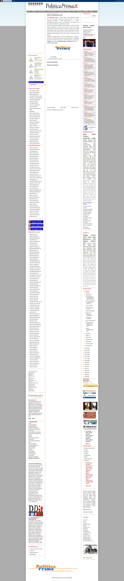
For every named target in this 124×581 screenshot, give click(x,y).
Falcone (85, 255)
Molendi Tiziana (33, 331)
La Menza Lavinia (34, 306)
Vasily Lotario (33, 365)
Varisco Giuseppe (34, 363)
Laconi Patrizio (33, 186)
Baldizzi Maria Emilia (34, 248)
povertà (94, 156)
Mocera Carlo (33, 195)
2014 (86, 352)
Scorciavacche (91, 191)
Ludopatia (91, 194)
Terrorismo (87, 159)
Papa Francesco (88, 249)
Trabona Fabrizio (34, 361)
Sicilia (84, 151)
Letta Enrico (91, 255)
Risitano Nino (33, 125)
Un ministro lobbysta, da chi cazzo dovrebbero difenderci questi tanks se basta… (89, 115)
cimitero (94, 197)
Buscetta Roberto (34, 257)
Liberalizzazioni (86, 180)
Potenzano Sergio (34, 122)
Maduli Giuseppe (34, 315)
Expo (92, 193)
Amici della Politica (42, 11)
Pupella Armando (34, 202)
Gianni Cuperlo (86, 278)
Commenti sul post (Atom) (57, 109)
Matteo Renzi (89, 235)
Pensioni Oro (93, 172)
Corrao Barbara (33, 172)
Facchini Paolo (33, 287)
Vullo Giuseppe (33, 143)
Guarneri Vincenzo (34, 182)
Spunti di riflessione (90, 310)
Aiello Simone (33, 147)
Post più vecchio (75, 107)
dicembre (88, 345)
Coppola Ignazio (33, 170)
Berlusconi (87, 239)
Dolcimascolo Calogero (35, 177)
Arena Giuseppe (33, 154)
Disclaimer (68, 11)
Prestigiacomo (87, 283)
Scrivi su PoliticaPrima (52, 11)
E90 (89, 200)
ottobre (87, 341)
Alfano (84, 264)
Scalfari (91, 258)
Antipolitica (85, 193)
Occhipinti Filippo (34, 118)
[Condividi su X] (53, 57)
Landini (86, 271)
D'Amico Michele (33, 278)
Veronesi (86, 275)
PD (84, 141)
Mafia (94, 159)
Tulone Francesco (34, 214)
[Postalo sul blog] (52, 57)
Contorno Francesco (34, 168)
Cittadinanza (86, 156)
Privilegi (87, 158)
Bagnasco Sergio (34, 246)
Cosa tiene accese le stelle (36, 549)
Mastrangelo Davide (34, 191)
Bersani (91, 254)
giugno (87, 333)
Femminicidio (85, 186)
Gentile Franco (33, 298)
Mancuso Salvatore (34, 115)
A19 (84, 184)
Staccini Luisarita (34, 213)
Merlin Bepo (32, 193)
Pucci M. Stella (33, 338)
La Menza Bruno (33, 305)
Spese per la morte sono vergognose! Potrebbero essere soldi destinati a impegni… (89, 109)
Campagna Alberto (34, 260)
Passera (94, 272)
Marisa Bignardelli (34, 322)
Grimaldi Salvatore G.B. (35, 181)
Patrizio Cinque (92, 265)
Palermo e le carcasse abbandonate (89, 314)
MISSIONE (34, 11)
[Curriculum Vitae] (87, 557)
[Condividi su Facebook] (54, 57)
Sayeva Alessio (33, 205)
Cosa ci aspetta (89, 305)
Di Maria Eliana (33, 283)
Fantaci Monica (33, 290)
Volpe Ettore (32, 216)
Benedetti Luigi (33, 158)
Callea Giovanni (33, 160)
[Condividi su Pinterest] (55, 57)
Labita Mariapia (33, 310)
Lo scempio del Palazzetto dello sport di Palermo (90, 298)
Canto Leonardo (33, 264)
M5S (84, 134)
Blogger (70, 577)
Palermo (90, 141)
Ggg (53, 58)
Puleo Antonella (33, 200)
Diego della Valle (86, 277)
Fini (93, 277)
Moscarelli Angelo (34, 197)
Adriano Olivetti (86, 259)
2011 (86, 291)
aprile (87, 292)
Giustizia (85, 146)
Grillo (90, 237)
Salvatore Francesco (34, 130)
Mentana (85, 265)
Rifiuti (84, 191)
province (87, 174)
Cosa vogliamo (62, 11)
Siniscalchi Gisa (33, 211)
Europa (85, 143)
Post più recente (51, 107)
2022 (86, 368)
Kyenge (94, 270)
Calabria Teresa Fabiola (35, 97)
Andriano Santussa (34, 241)
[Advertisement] (63, 103)
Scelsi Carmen (33, 134)
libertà (84, 164)
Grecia (92, 190)
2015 (86, 354)
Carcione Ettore (33, 161)
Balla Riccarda (33, 156)
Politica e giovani (92, 177)
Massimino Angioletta (35, 190)
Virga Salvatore (33, 139)
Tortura (89, 197)
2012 (86, 348)
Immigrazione (86, 145)
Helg (85, 280)
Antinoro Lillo (33, 243)
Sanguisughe (33, 554)
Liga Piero (32, 312)
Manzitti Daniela (33, 319)
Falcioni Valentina (34, 289)
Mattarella (89, 248)
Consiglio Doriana (34, 167)
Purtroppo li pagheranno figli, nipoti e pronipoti (89, 86)
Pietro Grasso (91, 262)
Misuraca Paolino (34, 329)
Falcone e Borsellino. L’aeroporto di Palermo (90, 302)
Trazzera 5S (85, 190)
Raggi (89, 245)
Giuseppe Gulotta (86, 270)
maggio (87, 294)
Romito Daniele (33, 129)
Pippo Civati (93, 281)
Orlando (93, 246)
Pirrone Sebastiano (34, 336)
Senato (92, 188)
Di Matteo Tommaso (34, 285)
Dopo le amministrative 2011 (89, 330)
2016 (86, 356)
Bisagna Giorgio (33, 253)
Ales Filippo (32, 151)
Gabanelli (92, 268)
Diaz (93, 199)
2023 (86, 370)
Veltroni (85, 286)
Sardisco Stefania (34, 132)
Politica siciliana (87, 140)
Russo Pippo (33, 349)
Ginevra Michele (33, 113)
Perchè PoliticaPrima (90, 320)
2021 (86, 366)
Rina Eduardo (33, 123)
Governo (87, 152)
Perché (28, 11)
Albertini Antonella (34, 149)
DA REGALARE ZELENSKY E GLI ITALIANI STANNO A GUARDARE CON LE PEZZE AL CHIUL (89, 67)
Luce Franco (32, 188)
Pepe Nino (32, 120)
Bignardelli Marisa (34, 252)
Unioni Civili (91, 183)
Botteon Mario (33, 94)
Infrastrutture (86, 149)
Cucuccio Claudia (34, 104)
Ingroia (89, 280)
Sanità (88, 188)
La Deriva (32, 550)
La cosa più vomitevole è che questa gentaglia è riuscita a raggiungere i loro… (89, 74)
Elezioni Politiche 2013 (89, 448)
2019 (86, 362)
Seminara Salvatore (34, 358)
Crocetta (85, 246)
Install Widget (89, 124)
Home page (79, 11)
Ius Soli (89, 170)
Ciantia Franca (33, 165)
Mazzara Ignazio (33, 328)
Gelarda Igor (32, 179)
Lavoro (91, 148)
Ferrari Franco (33, 296)
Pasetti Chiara (33, 198)
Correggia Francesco (34, 275)
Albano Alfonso (33, 236)
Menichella (94, 280)
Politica (86, 457)
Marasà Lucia (33, 320)
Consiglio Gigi (33, 103)
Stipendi (89, 178)
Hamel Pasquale (33, 184)
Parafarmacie (93, 186)
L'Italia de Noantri (34, 552)
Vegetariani (85, 200)
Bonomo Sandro (33, 255)
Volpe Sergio (33, 141)
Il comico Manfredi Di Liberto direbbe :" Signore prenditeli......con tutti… (89, 98)
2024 (86, 372)
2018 (86, 360)
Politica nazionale (58, 58)
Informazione (93, 151)
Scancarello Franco (34, 207)
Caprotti (92, 275)
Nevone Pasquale (34, 116)
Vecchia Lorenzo (33, 137)
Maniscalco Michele (34, 317)
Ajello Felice (32, 234)
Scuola (94, 158)
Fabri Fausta (33, 106)
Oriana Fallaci (87, 281)
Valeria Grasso (92, 274)
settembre (88, 339)
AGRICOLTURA (88, 199)
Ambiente (93, 168)
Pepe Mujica (86, 196)
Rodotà (86, 267)
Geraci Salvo (33, 299)
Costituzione (85, 11)
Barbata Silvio (33, 250)
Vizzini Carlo (33, 366)
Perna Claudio (33, 335)
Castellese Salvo (34, 163)
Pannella (89, 261)
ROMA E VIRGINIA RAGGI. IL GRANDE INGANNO (38, 77)
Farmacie (91, 184)
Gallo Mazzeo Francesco (35, 108)
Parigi (84, 188)
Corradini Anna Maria (34, 271)
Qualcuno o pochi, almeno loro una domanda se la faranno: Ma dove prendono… (89, 61)
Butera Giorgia (33, 259)
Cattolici (94, 167)
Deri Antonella (33, 280)
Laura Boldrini (91, 264)
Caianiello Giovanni (34, 96)
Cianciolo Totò (33, 101)
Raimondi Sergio (33, 343)
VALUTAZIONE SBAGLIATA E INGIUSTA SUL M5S (38, 71)
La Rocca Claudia (34, 308)
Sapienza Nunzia (34, 352)
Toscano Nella (33, 359)
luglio (87, 335)
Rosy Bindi (88, 284)
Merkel (88, 257)
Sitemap (91, 11)
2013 (86, 350)
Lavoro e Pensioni (88, 162)
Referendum (86, 171)
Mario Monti (86, 251)
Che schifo (89, 103)
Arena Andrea (33, 245)
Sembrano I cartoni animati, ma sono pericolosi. (89, 80)
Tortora (86, 274)
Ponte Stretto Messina (89, 187)
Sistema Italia (87, 155)
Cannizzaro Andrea (34, 262)
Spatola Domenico (34, 136)
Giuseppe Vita (93, 278)
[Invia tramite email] (51, 57)
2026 (86, 376)
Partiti (73, 11)
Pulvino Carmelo (33, 340)
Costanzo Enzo (33, 174)
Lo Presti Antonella (34, 313)
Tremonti (94, 284)
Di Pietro (85, 268)
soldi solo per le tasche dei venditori (88, 59)
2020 (86, 364)
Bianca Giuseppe (34, 92)
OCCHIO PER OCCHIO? (35, 57)
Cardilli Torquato (33, 99)
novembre (88, 343)
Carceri (94, 174)
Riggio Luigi (32, 204)
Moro (89, 272)
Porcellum (86, 460)
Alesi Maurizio (33, 90)
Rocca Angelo (33, 347)
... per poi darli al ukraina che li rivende (88, 92)
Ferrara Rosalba (33, 294)
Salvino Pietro (33, 351)
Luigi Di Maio (91, 243)
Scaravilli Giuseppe (34, 209)
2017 (86, 358)
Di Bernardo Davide (34, 175)
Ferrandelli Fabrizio (34, 292)
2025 (86, 374)
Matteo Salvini (89, 241)
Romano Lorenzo (34, 127)
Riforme (87, 168)
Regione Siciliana (89, 161)
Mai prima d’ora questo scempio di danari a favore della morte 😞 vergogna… (89, 122)
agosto (87, 337)
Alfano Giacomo (33, 152)
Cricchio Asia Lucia (34, 276)
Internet (84, 194)
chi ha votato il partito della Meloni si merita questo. (89, 55)
